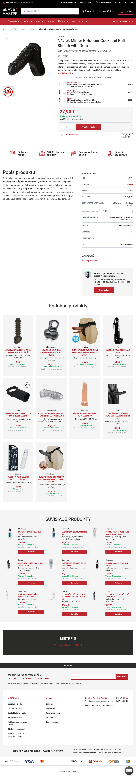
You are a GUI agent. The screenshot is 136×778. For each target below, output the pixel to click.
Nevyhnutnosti (78, 21)
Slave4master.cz (53, 708)
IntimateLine (72, 82)
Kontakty (118, 2)
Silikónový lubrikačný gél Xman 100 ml (81, 100)
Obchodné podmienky (17, 729)
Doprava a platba (86, 2)
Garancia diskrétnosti (68, 2)
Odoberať (121, 676)
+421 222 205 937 (12, 2)
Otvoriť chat (104, 290)
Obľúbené (88, 11)
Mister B (61, 36)
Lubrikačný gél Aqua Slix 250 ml (79, 92)
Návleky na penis (28, 29)
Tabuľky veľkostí (15, 717)
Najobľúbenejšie (10, 21)
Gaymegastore (52, 722)
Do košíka (31, 552)
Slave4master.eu (53, 713)
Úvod (4, 29)
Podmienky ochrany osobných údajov (16, 734)
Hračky (26, 21)
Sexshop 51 (50, 717)
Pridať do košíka (88, 127)
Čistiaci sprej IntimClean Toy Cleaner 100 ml (84, 84)
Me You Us (71, 90)
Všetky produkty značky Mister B (68, 645)
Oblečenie (61, 21)
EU (132, 2)
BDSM (38, 21)
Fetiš (49, 21)
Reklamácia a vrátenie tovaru (17, 723)
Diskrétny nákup (15, 708)
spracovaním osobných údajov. (69, 683)
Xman (69, 98)
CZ (126, 2)
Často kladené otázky (103, 2)
